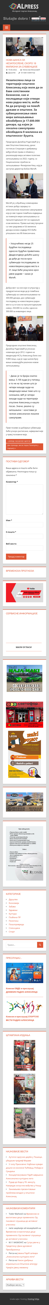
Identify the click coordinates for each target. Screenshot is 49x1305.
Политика (13, 920)
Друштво (11, 72)
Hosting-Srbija (33, 1299)
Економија (14, 903)
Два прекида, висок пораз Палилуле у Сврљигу (22, 446)
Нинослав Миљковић (31, 70)
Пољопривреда (16, 924)
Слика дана (14, 928)
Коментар (12, 481)
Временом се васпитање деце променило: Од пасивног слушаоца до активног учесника (23, 1235)
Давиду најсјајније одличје (19, 441)
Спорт (12, 931)
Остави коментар (28, 72)
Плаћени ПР (15, 917)
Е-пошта (11, 532)
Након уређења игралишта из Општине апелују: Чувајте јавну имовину (22, 1264)
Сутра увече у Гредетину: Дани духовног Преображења (23, 1246)
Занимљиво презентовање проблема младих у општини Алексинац (20, 1193)
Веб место (11, 543)
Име (9, 520)
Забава (12, 906)
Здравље (13, 910)
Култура (13, 913)
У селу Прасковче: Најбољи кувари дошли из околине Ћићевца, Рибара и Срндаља (24, 1168)
